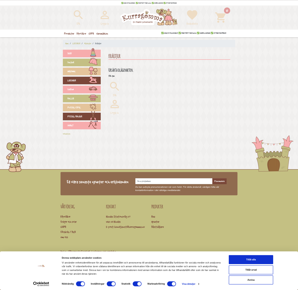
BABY (70, 53)
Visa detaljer (188, 284)
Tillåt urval (251, 269)
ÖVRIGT (71, 125)
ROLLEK (71, 98)
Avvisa (251, 280)
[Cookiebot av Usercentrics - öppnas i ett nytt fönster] (41, 284)
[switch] (111, 283)
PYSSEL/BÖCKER (75, 116)
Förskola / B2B (68, 232)
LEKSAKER (72, 80)
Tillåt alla (251, 259)
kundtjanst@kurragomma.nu (130, 227)
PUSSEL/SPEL (74, 107)
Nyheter (155, 221)
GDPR (63, 227)
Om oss (64, 237)
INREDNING (71, 71)
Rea (153, 216)
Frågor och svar (69, 221)
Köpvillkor (65, 216)
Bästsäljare (157, 227)
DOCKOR (71, 62)
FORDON (71, 89)
